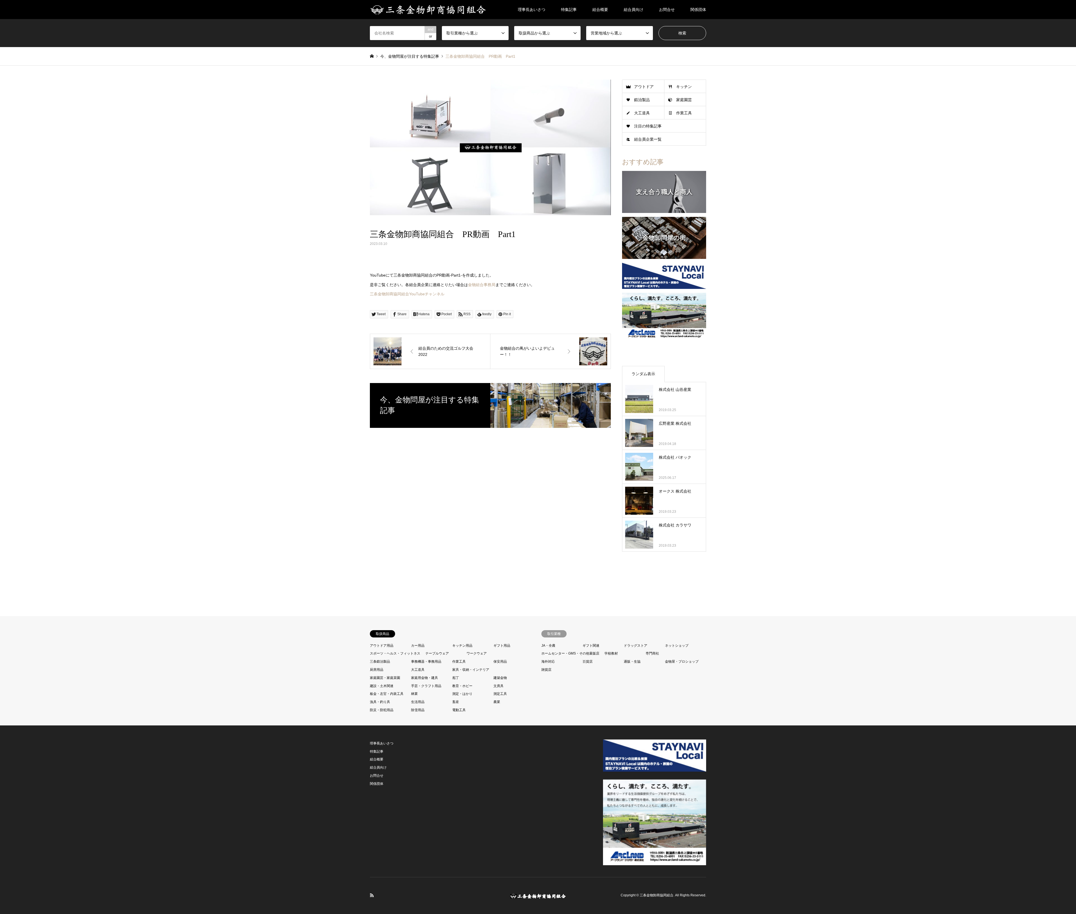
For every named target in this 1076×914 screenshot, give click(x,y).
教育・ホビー (462, 686)
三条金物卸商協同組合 (656, 895)
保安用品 (500, 662)
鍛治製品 (642, 100)
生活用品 (418, 702)
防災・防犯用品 (381, 710)
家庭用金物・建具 (424, 678)
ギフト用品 (501, 646)
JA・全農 (548, 646)
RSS (372, 895)
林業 (414, 694)
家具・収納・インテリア (470, 670)
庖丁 (455, 678)
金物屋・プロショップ (682, 662)
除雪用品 (418, 710)
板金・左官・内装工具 (387, 694)
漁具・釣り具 (380, 702)
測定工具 (500, 694)
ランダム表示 (643, 374)
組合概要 (600, 9)
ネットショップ (676, 646)
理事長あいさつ (531, 9)
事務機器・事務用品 (426, 662)
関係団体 (698, 9)
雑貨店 (546, 670)
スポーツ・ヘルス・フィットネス (395, 653)
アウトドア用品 (381, 646)
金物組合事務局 (481, 284)
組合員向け (633, 9)
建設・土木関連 (381, 686)
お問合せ (667, 9)
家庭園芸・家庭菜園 (385, 678)
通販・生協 (632, 662)
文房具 (498, 686)
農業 (496, 702)
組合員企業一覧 (648, 139)
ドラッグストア (635, 646)
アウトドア (644, 86)
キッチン (684, 86)
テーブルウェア (437, 653)
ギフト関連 (591, 646)
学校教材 (611, 653)
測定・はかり (462, 694)
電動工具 (459, 710)
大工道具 (642, 113)
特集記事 (569, 9)
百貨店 (588, 662)
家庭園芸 (684, 100)
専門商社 (652, 653)
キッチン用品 (462, 646)
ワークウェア (477, 653)
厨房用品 (376, 670)
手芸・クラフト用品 (426, 686)
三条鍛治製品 (380, 662)
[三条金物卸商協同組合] (428, 9)
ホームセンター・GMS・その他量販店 (570, 653)
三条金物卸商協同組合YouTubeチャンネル (407, 294)
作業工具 (684, 113)
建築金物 (500, 678)
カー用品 (418, 646)
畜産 (455, 702)
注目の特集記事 (648, 126)
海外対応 (548, 662)
